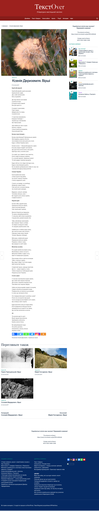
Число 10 (14, 77)
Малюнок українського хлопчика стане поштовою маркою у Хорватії (88, 74)
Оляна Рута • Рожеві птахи (42, 464)
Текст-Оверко (36, 18)
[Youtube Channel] (84, 459)
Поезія (80, 60)
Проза (80, 82)
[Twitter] (20, 334)
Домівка (27, 18)
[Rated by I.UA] (70, 464)
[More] (43, 334)
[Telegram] (32, 334)
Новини (80, 70)
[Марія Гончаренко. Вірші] (97, 255)
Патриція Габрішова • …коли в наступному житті (15, 479)
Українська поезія (33, 337)
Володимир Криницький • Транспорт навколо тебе (49, 469)
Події (59, 18)
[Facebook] (68, 459)
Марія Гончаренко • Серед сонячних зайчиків (48, 465)
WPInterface (53, 505)
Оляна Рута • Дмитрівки (41, 467)
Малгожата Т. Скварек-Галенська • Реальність (88, 62)
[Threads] (76, 459)
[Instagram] (37, 334)
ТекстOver (49, 6)
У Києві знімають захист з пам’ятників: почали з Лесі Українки (86, 52)
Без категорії (82, 48)
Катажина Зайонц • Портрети (87, 94)
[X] (71, 459)
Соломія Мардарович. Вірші (11, 402)
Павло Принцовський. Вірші (11, 372)
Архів (53, 18)
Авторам (65, 18)
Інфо (71, 18)
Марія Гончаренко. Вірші (43, 372)
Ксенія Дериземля (22, 337)
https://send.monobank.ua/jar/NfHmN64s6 (83, 34)
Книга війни (46, 18)
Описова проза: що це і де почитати (44, 479)
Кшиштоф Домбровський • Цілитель (86, 84)
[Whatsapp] (26, 334)
